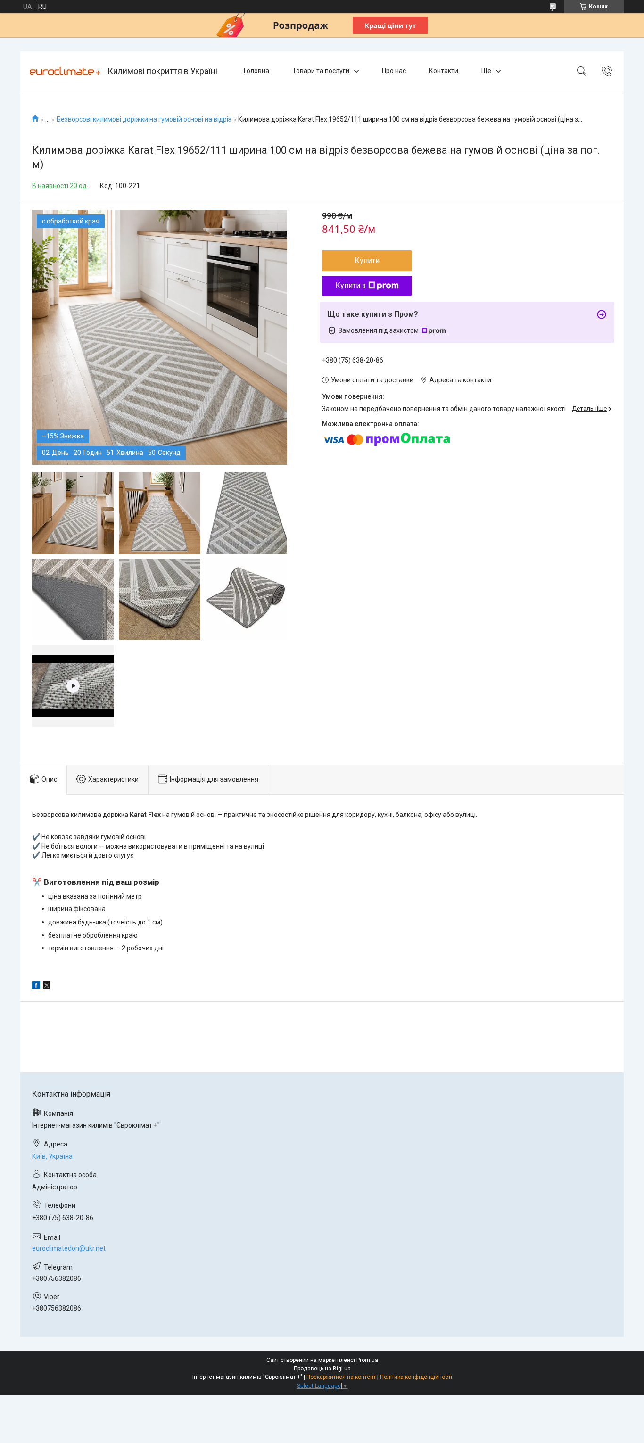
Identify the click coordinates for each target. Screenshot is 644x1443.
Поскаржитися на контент (341, 1377)
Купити (367, 260)
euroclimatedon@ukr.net (69, 1248)
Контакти (443, 70)
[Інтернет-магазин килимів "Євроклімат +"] (65, 71)
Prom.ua (367, 1360)
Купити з (350, 285)
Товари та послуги (320, 70)
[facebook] (36, 986)
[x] (46, 986)
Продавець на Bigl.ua (322, 1368)
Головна (256, 70)
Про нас (394, 70)
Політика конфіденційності (416, 1377)
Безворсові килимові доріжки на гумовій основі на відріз (144, 119)
